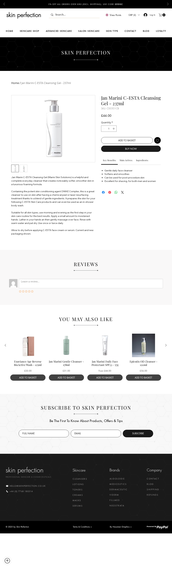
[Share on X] (122, 192)
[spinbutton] (109, 129)
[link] (109, 160)
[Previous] (4, 4)
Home (15, 83)
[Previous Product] (5, 345)
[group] (85, 357)
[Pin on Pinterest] (110, 192)
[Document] (7, 561)
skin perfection (23, 15)
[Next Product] (166, 345)
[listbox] (134, 14)
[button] (134, 14)
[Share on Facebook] (103, 192)
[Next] (167, 4)
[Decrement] (104, 129)
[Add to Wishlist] (157, 140)
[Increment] (114, 129)
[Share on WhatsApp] (116, 192)
